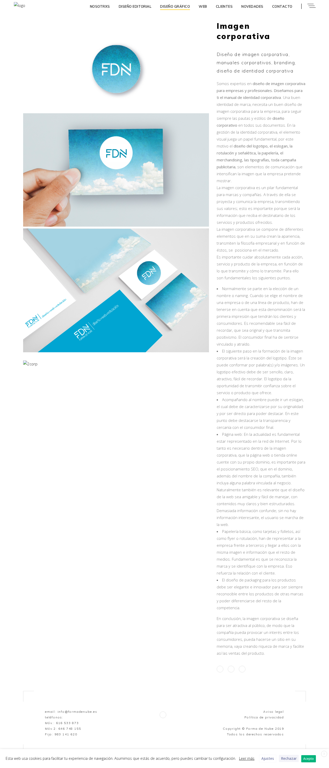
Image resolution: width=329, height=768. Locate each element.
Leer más (246, 758)
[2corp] (116, 363)
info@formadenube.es (77, 712)
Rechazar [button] (289, 758)
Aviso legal (273, 712)
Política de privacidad (264, 717)
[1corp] (116, 187)
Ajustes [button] (267, 758)
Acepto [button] (308, 758)
